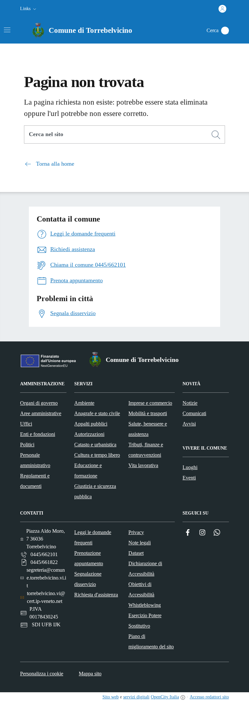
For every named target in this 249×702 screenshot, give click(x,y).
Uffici (26, 424)
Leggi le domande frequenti (92, 537)
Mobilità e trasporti (147, 413)
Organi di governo (39, 403)
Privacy (136, 532)
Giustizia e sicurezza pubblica (95, 491)
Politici (27, 444)
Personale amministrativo (35, 460)
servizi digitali (136, 697)
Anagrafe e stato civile (97, 413)
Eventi (189, 477)
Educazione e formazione (88, 471)
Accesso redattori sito (209, 697)
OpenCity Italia (165, 697)
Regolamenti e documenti (35, 481)
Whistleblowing (144, 605)
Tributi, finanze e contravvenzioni (145, 450)
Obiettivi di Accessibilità (141, 589)
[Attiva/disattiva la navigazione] (7, 30)
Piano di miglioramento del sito (151, 641)
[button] (29, 8)
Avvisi (189, 424)
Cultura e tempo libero (97, 455)
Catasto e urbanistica (95, 444)
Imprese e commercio (150, 403)
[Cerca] (216, 135)
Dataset (136, 553)
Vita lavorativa (143, 465)
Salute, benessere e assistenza (147, 429)
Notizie (190, 403)
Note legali (139, 542)
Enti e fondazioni (37, 434)
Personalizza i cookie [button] (41, 673)
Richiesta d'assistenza (96, 594)
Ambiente (84, 403)
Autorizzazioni (89, 434)
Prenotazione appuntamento (88, 558)
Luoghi (190, 467)
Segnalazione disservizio (87, 579)
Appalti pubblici (90, 424)
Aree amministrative (40, 413)
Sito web (110, 697)
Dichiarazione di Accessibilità (145, 569)
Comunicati (194, 413)
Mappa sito (90, 673)
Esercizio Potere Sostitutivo (144, 621)
